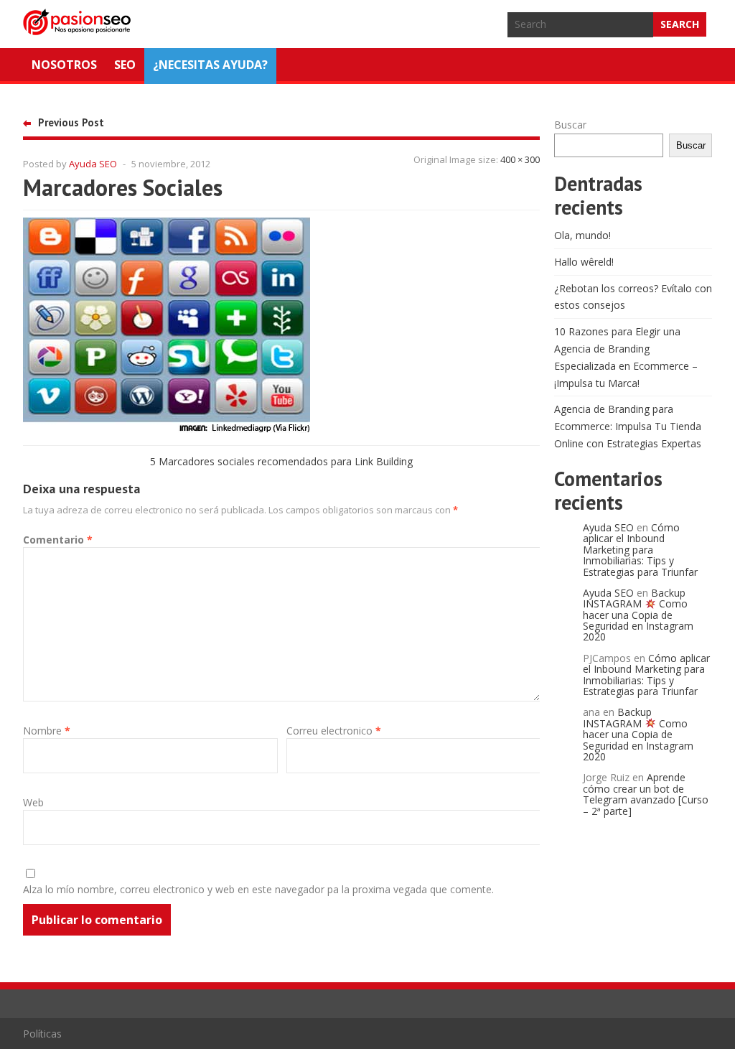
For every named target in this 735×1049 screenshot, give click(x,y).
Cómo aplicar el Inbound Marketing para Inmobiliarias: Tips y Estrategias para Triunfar (640, 550)
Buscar (570, 124)
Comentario (58, 539)
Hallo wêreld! (584, 262)
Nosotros (64, 65)
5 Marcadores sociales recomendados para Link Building (281, 461)
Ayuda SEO (93, 163)
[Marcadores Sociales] (166, 429)
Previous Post (71, 122)
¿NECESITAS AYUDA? (210, 65)
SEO (125, 65)
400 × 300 (520, 159)
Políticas (42, 1033)
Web (33, 802)
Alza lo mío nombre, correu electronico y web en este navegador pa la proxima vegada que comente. (258, 889)
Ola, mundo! (582, 235)
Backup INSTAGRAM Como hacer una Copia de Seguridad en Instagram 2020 (638, 615)
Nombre (46, 730)
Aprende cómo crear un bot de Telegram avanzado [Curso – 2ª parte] (645, 793)
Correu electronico (333, 730)
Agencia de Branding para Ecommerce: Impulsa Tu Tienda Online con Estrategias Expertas (627, 426)
